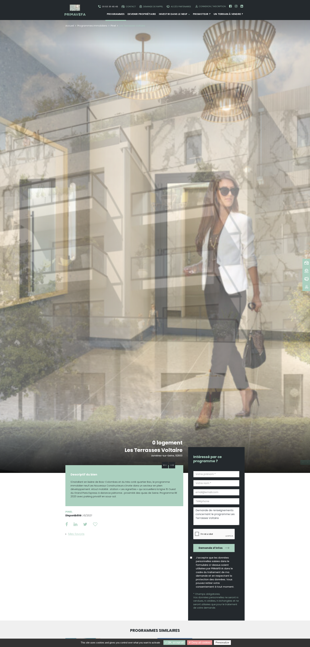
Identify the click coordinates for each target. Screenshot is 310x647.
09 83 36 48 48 (110, 6)
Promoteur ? (202, 14)
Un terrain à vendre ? (228, 14)
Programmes (115, 14)
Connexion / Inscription (212, 6)
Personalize (222, 642)
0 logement (167, 442)
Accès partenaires (181, 6)
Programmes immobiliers (92, 25)
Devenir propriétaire (142, 14)
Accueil (69, 25)
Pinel (113, 25)
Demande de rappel (153, 6)
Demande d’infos (211, 548)
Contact (131, 6)
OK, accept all (175, 642)
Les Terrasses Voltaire (153, 450)
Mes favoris (76, 534)
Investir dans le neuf (173, 14)
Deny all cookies (201, 642)
